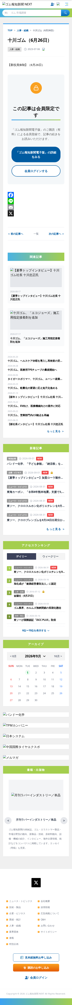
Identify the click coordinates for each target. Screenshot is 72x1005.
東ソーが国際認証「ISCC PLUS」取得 (35, 619)
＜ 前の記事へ (15, 233)
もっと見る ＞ (55, 431)
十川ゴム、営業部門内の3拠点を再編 (28, 415)
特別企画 (12, 944)
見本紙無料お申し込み (38, 957)
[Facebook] (36, 195)
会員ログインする (36, 171)
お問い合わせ (46, 925)
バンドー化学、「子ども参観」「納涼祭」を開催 (36, 463)
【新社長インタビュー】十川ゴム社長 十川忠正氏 (35, 424)
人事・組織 (22, 30)
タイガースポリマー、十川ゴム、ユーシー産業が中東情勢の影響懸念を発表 (36, 378)
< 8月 (13, 656)
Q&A (42, 919)
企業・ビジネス (15, 913)
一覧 (36, 233)
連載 (10, 937)
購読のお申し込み (38, 967)
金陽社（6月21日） (24, 595)
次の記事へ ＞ (56, 233)
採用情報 (44, 907)
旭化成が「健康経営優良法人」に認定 (35, 583)
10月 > (58, 656)
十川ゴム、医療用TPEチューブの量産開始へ (32, 369)
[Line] (36, 201)
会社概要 (44, 901)
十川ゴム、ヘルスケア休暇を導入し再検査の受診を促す (36, 360)
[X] (36, 213)
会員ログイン (38, 977)
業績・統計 (13, 919)
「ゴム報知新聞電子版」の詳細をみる (36, 154)
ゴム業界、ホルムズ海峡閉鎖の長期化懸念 (39, 607)
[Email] (36, 207)
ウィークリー (50, 556)
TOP (10, 30)
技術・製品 (13, 907)
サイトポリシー (47, 931)
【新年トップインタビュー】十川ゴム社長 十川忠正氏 (36, 396)
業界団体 (12, 931)
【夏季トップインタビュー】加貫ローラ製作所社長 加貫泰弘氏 (36, 477)
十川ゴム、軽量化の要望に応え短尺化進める (33, 387)
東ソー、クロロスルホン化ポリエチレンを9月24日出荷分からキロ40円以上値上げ (36, 506)
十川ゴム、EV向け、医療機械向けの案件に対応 (34, 405)
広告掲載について (48, 913)
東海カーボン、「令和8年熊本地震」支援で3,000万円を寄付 (36, 492)
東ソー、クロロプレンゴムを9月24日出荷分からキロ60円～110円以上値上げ (36, 520)
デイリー (21, 556)
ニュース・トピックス (19, 901)
